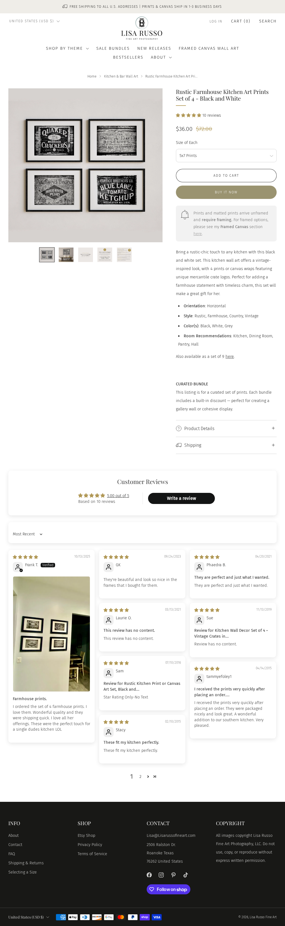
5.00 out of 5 (118, 495)
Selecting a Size (22, 872)
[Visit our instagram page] (161, 875)
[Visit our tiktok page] (186, 875)
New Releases (154, 48)
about (158, 57)
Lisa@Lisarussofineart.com (171, 835)
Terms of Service (92, 853)
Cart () (240, 21)
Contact (15, 844)
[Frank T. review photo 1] (51, 634)
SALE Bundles (113, 48)
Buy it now (226, 192)
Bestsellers (128, 57)
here (197, 233)
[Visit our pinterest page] (173, 875)
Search (268, 21)
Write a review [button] (181, 498)
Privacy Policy (90, 844)
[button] (189, 115)
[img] (25, 557)
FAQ (11, 853)
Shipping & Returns (26, 862)
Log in (216, 21)
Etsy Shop (86, 835)
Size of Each (187, 142)
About (13, 835)
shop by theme (64, 48)
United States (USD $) (31, 21)
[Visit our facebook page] (149, 875)
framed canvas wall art (209, 48)
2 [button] (140, 776)
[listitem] (142, 6)
